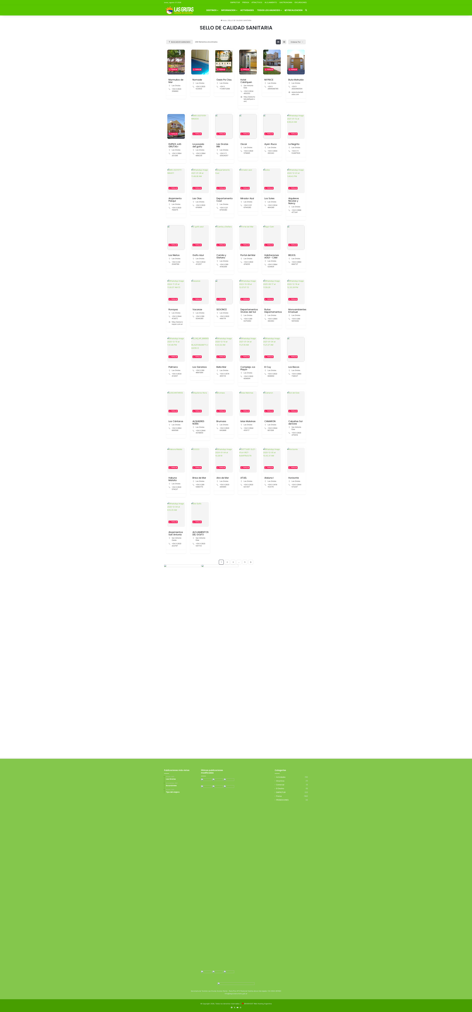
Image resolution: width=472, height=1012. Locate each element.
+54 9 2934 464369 (272, 206)
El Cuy (267, 367)
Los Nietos (174, 255)
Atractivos (256, 2)
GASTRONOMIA (285, 2)
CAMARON (269, 421)
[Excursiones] (229, 788)
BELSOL (292, 255)
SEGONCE (221, 309)
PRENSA (245, 2)
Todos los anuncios (268, 10)
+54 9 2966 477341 (296, 211)
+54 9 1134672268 (225, 87)
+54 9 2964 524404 (272, 265)
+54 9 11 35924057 (224, 154)
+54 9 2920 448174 (224, 317)
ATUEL (243, 477)
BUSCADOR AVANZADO (180, 42)
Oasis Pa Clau (224, 79)
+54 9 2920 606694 (248, 377)
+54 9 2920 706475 (176, 209)
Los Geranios (199, 367)
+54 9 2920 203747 (176, 544)
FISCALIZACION (294, 10)
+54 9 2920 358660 (176, 90)
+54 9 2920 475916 (296, 434)
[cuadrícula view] (278, 41)
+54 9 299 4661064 (200, 371)
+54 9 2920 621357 (248, 486)
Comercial (280, 785)
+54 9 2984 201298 (176, 154)
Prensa (279, 796)
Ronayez (173, 309)
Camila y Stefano (221, 256)
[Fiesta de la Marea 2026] (206, 973)
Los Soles (269, 198)
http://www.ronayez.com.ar (177, 323)
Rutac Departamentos (273, 310)
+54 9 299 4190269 (224, 265)
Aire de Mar (222, 477)
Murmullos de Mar (176, 81)
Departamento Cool (224, 199)
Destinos (211, 10)
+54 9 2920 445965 (224, 486)
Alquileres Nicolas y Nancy (293, 201)
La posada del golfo (198, 145)
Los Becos (293, 367)
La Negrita (293, 144)
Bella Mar (221, 367)
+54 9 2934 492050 (248, 92)
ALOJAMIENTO (271, 2)
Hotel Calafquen (246, 81)
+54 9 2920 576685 (248, 152)
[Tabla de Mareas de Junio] (229, 781)
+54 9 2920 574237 (176, 488)
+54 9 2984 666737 (296, 263)
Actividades (247, 10)
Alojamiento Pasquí (175, 199)
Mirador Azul (247, 198)
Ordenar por (296, 42)
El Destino (280, 788)
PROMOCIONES (282, 800)
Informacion (228, 10)
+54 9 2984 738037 (296, 375)
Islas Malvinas (248, 421)
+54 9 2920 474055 (248, 263)
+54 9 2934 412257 (200, 263)
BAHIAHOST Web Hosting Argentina (258, 1004)
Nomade (197, 79)
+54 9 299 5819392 (296, 320)
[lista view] (284, 41)
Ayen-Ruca (270, 144)
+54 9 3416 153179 (272, 486)
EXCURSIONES (301, 2)
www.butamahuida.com (297, 93)
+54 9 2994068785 (273, 87)
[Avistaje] (206, 877)
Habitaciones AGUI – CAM (271, 256)
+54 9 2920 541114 (200, 544)
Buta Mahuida (295, 79)
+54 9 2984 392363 (272, 320)
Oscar (243, 144)
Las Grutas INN (222, 145)
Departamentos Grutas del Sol (249, 310)
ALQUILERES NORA (198, 422)
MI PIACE (268, 79)
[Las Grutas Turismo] (180, 10)
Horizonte (293, 477)
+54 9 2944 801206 (272, 429)
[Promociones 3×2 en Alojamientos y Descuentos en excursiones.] (206, 781)
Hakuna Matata (173, 479)
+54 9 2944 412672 (176, 317)
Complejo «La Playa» (247, 368)
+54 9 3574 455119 (224, 375)
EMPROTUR (235, 2)
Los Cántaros (176, 421)
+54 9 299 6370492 (248, 320)
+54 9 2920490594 (297, 87)
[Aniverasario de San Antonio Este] (229, 973)
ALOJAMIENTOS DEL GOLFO (200, 533)
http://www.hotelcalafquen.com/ (249, 99)
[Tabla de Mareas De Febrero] (217, 973)
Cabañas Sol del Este (295, 422)
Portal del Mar (248, 255)
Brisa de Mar (199, 477)
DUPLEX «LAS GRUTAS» (175, 145)
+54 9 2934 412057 (176, 375)
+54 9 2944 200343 (272, 152)
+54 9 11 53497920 (296, 152)
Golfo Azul (198, 255)
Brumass (221, 421)
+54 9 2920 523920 (200, 87)
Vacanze (197, 309)
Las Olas (197, 198)
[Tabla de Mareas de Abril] (217, 788)
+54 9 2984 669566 (176, 429)
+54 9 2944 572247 (296, 486)
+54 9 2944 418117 (248, 429)
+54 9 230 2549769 (176, 263)
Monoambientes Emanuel (297, 310)
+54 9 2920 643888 (224, 429)
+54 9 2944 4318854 (200, 431)
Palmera (173, 367)
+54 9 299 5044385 (200, 317)
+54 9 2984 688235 (200, 154)
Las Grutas (176, 85)
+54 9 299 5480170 (200, 486)
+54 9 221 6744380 (224, 209)
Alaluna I (269, 477)
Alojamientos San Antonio (176, 533)
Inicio (224, 20)
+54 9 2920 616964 (200, 206)
